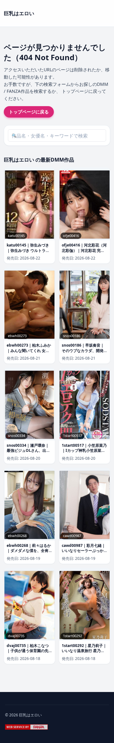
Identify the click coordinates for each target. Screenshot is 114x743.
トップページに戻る (29, 112)
